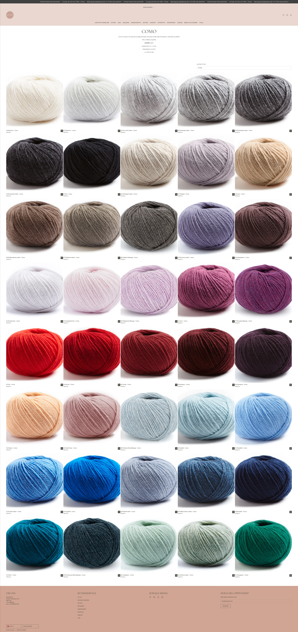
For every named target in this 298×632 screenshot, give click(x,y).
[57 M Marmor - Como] (91, 100)
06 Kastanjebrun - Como (242, 257)
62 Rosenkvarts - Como (13, 321)
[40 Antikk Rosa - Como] (91, 417)
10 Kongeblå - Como (69, 511)
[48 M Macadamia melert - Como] (34, 227)
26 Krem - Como (240, 194)
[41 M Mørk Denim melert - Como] (206, 481)
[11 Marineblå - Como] (263, 481)
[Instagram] (154, 597)
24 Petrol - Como (11, 575)
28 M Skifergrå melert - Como (243, 130)
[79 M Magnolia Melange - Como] (149, 290)
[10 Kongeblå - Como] (91, 481)
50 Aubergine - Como (241, 384)
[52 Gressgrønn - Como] (263, 544)
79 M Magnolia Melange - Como (130, 321)
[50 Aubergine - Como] (263, 354)
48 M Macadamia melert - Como (15, 257)
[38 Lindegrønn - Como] (149, 544)
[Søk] (283, 15)
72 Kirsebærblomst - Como (71, 321)
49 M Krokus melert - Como (186, 257)
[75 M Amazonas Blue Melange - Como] (91, 544)
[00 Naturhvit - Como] (34, 100)
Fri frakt (91, 1)
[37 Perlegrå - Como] (206, 163)
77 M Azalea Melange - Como (243, 321)
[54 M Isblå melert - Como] (149, 481)
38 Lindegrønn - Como (127, 575)
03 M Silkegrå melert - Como (129, 194)
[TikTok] (162, 597)
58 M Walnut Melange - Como (129, 257)
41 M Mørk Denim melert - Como (187, 511)
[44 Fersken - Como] (34, 417)
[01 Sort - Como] (91, 163)
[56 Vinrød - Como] (149, 354)
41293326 (11, 602)
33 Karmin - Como (68, 384)
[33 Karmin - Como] (91, 354)
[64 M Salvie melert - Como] (206, 544)
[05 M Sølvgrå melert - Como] (206, 100)
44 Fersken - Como (11, 448)
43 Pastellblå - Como (241, 448)
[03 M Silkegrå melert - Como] (149, 163)
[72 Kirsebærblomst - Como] (91, 290)
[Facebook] (150, 597)
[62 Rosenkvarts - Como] (34, 290)
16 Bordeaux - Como (184, 384)
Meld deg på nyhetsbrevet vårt (123, 1)
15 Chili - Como (10, 384)
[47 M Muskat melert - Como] (91, 227)
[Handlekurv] (291, 15)
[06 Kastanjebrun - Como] (263, 227)
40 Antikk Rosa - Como (70, 448)
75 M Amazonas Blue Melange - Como (74, 575)
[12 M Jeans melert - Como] (34, 481)
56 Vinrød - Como (126, 384)
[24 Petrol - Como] (34, 544)
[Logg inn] (287, 15)
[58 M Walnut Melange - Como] (149, 227)
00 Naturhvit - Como (12, 130)
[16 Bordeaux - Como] (206, 354)
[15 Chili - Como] (34, 354)
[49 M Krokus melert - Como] (206, 227)
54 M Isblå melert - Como (128, 511)
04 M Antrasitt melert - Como (14, 194)
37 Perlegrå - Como (183, 194)
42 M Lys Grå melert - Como (129, 130)
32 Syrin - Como (182, 321)
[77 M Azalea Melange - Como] (263, 290)
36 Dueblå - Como (183, 448)
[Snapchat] (158, 597)
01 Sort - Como (67, 194)
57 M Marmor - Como (69, 130)
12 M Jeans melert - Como (13, 511)
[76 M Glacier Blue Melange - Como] (149, 417)
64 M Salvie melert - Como (185, 575)
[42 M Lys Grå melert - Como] (149, 100)
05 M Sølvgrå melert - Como (186, 130)
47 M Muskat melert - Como (71, 257)
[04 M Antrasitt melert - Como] (34, 163)
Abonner (226, 606)
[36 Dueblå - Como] (206, 417)
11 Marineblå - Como (241, 511)
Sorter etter (201, 64)
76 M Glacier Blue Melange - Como (131, 448)
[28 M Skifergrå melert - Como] (263, 100)
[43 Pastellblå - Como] (263, 417)
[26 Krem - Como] (263, 163)
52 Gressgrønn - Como (241, 575)
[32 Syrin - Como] (206, 290)
